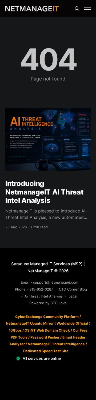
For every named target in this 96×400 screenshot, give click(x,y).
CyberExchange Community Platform (47, 316)
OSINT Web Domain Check (47, 330)
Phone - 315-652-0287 (34, 289)
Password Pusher (44, 337)
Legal (73, 296)
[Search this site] (77, 8)
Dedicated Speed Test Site (46, 351)
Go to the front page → (48, 86)
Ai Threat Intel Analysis (44, 296)
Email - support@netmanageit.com (49, 282)
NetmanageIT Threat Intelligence (56, 344)
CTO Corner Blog (73, 289)
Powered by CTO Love (48, 303)
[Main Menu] (87, 9)
